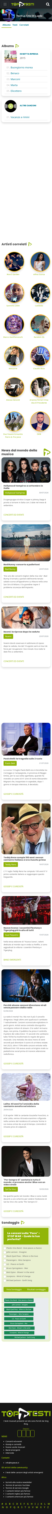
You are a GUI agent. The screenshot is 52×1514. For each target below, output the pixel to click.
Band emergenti (13, 1450)
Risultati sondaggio (36, 1289)
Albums (6, 24)
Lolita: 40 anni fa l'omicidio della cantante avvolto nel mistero (21, 1105)
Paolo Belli (10, 763)
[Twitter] (32, 1433)
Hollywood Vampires (15, 492)
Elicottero (16, 91)
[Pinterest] (24, 1433)
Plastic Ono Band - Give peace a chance (24, 1248)
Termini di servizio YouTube (18, 1485)
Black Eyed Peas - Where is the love (22, 1256)
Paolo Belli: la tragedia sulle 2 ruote (23, 758)
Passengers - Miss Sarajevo (18, 1260)
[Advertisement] (26, 35)
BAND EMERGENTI (12, 959)
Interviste (10, 1453)
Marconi (15, 79)
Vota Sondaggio (14, 1289)
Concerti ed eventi (14, 1441)
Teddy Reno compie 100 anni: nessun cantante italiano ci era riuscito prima (25, 858)
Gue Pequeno (11, 935)
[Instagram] (28, 1433)
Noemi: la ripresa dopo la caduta (22, 631)
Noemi (8, 636)
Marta (14, 85)
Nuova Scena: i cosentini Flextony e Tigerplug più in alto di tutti (23, 929)
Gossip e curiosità (13, 1444)
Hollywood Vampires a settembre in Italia (23, 487)
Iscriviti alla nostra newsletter (19, 1482)
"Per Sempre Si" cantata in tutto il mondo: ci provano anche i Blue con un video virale (24, 1182)
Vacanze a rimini (20, 117)
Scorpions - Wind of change (18, 1276)
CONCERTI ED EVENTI (14, 514)
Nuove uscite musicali (15, 1447)
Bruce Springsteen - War (17, 1268)
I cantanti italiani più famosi (18, 1491)
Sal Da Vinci (10, 1189)
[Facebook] (19, 1433)
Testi (14, 24)
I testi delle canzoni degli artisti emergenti (24, 1472)
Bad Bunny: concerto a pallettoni (22, 564)
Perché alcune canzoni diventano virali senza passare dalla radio (25, 1006)
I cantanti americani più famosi (19, 1496)
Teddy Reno (10, 864)
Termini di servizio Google (17, 1488)
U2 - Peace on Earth (15, 1264)
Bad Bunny (10, 569)
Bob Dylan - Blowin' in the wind (20, 1272)
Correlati (24, 24)
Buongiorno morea (22, 67)
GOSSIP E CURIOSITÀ (13, 794)
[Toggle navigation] (5, 4)
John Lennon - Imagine (16, 1252)
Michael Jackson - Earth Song (19, 1280)
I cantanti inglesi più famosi (18, 1493)
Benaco (15, 73)
